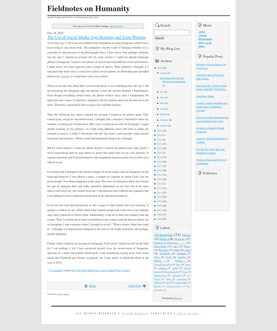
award (187, 264)
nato (176, 246)
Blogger (178, 298)
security (182, 257)
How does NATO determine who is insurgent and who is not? (212, 119)
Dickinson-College (174, 286)
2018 (159, 161)
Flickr (202, 46)
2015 (159, 174)
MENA (160, 260)
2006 (159, 214)
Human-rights (161, 275)
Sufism (181, 260)
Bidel (177, 249)
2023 (159, 139)
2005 (159, 219)
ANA (157, 257)
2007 (159, 210)
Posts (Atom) (63, 294)
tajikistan (163, 268)
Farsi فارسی (205, 42)
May (162, 103)
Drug (178, 264)
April (162, 108)
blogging (180, 239)
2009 (159, 201)
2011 (159, 192)
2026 (159, 67)
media (187, 249)
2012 (159, 188)
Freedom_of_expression (170, 242)
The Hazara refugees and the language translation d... (172, 81)
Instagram (93, 270)
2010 (159, 196)
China (169, 279)
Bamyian (158, 286)
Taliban (186, 235)
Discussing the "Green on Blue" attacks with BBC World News (211, 87)
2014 (159, 179)
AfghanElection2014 (163, 264)
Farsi (185, 271)
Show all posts (116, 26)
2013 (159, 183)
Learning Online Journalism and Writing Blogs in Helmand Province (211, 106)
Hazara (164, 239)
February (164, 119)
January (163, 125)
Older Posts (134, 286)
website (65, 76)
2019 (159, 157)
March (163, 114)
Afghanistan (164, 234)
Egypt (169, 257)
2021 (159, 148)
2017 (159, 166)
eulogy (168, 282)
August (163, 72)
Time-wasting (122, 270)
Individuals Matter (205, 96)
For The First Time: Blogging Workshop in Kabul (210, 150)
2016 (159, 170)
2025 (159, 130)
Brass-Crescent (171, 271)
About (202, 31)
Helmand (182, 253)
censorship (177, 275)
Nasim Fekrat (135, 313)
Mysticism (166, 253)
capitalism (182, 279)
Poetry (187, 246)
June (162, 97)
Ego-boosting (79, 270)
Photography (161, 246)
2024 (159, 135)
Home (92, 286)
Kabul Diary (187, 313)
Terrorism (164, 249)
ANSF (175, 268)
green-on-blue (181, 282)
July (162, 91)
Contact (203, 35)
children (158, 282)
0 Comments (56, 270)
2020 (159, 152)
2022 (159, 143)
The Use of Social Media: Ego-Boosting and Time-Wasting (96, 37)
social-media (107, 270)
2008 (159, 205)
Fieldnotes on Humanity (88, 8)
